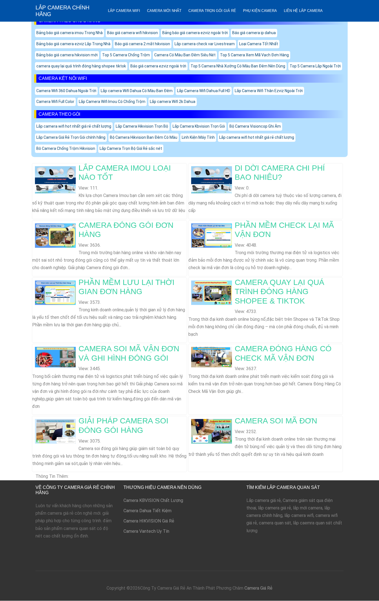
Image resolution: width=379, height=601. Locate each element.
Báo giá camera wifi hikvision (132, 33)
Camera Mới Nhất (164, 11)
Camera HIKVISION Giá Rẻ (148, 521)
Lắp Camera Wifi (124, 11)
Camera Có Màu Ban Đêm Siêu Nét (185, 55)
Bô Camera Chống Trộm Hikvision (65, 148)
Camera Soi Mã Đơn (276, 420)
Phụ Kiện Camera (260, 11)
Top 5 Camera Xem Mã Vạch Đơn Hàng (254, 55)
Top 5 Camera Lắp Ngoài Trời (315, 66)
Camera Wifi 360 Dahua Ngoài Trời (66, 91)
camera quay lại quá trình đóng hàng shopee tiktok (81, 66)
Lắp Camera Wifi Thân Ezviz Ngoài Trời (269, 91)
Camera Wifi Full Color (55, 101)
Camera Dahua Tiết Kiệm (147, 510)
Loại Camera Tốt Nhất (258, 44)
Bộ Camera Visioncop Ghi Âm (255, 126)
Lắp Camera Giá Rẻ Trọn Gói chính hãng (70, 137)
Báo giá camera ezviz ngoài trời (158, 66)
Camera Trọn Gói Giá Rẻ (212, 11)
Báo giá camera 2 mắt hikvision (142, 44)
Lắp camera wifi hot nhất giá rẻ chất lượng (73, 126)
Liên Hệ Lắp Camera (303, 11)
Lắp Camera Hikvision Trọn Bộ (142, 126)
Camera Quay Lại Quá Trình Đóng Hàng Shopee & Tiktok (279, 291)
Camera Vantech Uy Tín (146, 531)
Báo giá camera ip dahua (254, 33)
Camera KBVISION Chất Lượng (153, 500)
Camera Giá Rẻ (258, 588)
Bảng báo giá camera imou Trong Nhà (69, 33)
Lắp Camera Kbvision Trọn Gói (199, 126)
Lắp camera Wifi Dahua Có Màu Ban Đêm (137, 91)
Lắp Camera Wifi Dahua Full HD (203, 91)
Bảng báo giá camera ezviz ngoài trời (195, 33)
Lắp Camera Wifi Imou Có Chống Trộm (112, 101)
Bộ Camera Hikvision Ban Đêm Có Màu (143, 137)
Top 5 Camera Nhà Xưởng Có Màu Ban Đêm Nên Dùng (238, 66)
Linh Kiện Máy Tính (198, 137)
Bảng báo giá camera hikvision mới (67, 55)
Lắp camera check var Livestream (205, 44)
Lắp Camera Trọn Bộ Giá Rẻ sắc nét (131, 148)
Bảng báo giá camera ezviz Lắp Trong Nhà (73, 44)
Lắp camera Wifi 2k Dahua (172, 101)
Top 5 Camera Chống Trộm (126, 55)
